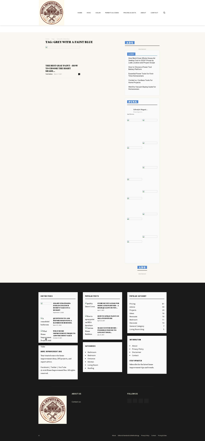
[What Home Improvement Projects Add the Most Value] (46, 339)
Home (47, 39)
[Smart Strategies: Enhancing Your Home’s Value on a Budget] (46, 306)
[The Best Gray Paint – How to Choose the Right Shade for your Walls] (62, 54)
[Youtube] (146, 401)
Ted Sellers (49, 74)
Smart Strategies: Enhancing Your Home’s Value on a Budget (62, 306)
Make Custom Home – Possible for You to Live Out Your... (107, 330)
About (134, 346)
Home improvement (138, 112)
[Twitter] (141, 401)
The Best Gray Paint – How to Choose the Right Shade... (61, 68)
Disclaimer (136, 352)
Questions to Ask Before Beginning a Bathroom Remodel (62, 320)
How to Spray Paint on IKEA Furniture (108, 317)
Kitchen (91, 362)
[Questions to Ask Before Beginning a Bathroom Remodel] (46, 321)
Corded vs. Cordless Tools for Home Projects (140, 81)
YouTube (62, 367)
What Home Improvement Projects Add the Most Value (64, 333)
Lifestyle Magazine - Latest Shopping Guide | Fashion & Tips (140, 110)
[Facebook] (129, 401)
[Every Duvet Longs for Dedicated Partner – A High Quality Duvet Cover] (90, 306)
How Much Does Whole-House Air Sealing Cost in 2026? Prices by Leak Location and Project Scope (141, 60)
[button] (164, 12)
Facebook (45, 367)
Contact (135, 355)
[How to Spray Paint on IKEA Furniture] (90, 321)
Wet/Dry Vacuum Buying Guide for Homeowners (142, 88)
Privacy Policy (138, 349)
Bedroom (92, 355)
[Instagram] (135, 401)
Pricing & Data (162, 435)
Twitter (54, 367)
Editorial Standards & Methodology (128, 435)
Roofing (91, 368)
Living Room (93, 365)
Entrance (91, 358)
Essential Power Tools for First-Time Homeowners (141, 75)
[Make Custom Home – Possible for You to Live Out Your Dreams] (90, 331)
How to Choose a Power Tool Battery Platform (140, 68)
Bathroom (92, 352)
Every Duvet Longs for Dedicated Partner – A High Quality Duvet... (108, 305)
